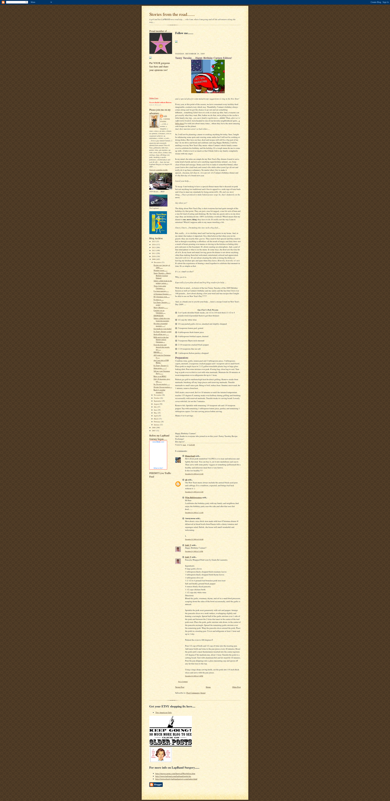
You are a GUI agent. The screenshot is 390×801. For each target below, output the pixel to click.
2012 (154, 250)
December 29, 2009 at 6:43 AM (194, 492)
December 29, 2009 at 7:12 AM (194, 513)
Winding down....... (160, 270)
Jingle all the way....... (161, 334)
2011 (154, 253)
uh (186, 479)
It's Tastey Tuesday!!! (161, 365)
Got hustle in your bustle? (163, 328)
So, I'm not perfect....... (162, 384)
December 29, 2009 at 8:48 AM (194, 539)
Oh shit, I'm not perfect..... (163, 387)
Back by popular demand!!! (159, 391)
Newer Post (179, 687)
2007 (154, 430)
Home (208, 687)
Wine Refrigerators (193, 497)
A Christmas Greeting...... (162, 294)
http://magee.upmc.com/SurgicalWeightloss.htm (175, 773)
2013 (154, 247)
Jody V (188, 545)
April (156, 415)
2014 (154, 244)
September (158, 401)
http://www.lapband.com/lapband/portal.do (173, 776)
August (156, 404)
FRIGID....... (158, 352)
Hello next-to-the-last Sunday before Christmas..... (161, 339)
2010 (154, 256)
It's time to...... (159, 299)
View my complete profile (158, 170)
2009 (154, 259)
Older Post (236, 687)
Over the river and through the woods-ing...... (162, 346)
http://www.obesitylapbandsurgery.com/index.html (176, 779)
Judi (165, 116)
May (156, 413)
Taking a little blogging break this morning (162, 319)
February (157, 421)
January (157, 424)
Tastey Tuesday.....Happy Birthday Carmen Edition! (162, 275)
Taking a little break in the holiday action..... (163, 282)
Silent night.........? (160, 368)
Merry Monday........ (161, 307)
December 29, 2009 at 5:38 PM (194, 676)
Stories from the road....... (172, 14)
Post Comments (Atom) (196, 692)
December (157, 262)
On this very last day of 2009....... (162, 266)
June (156, 410)
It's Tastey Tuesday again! (163, 331)
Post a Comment (183, 682)
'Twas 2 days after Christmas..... (160, 287)
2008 (154, 427)
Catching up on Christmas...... (159, 311)
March (156, 419)
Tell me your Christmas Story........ (162, 372)
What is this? (158, 468)
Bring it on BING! (160, 376)
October (157, 398)
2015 (154, 241)
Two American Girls (163, 712)
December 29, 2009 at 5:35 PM (194, 551)
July (155, 407)
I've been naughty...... (161, 291)
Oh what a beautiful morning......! (160, 324)
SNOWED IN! (159, 315)
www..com (158, 442)
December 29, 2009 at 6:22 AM (194, 474)
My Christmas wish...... (162, 297)
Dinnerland (190, 455)
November (158, 395)
